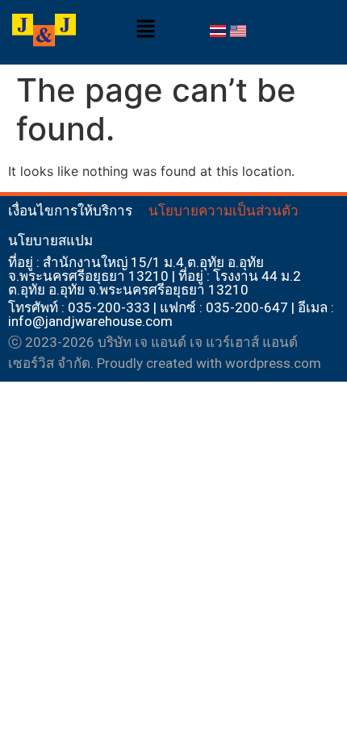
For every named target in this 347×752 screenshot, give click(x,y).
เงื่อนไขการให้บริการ (70, 211)
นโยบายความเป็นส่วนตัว (223, 211)
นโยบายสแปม (50, 240)
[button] (145, 29)
